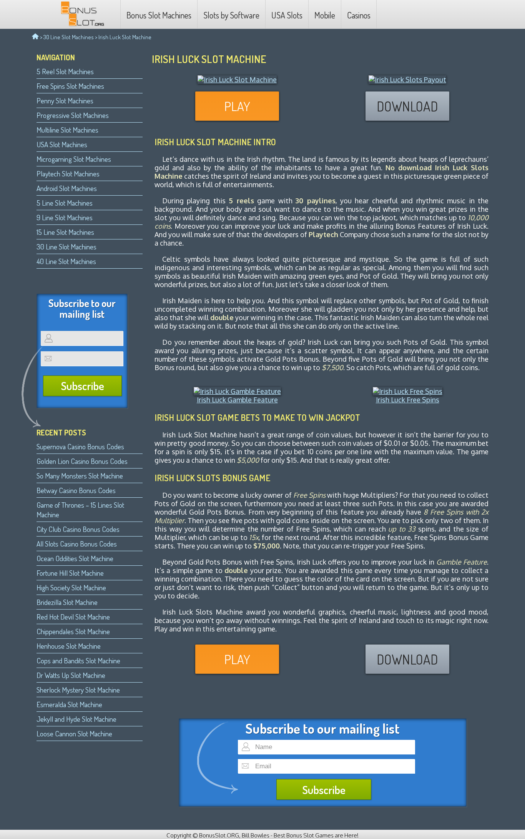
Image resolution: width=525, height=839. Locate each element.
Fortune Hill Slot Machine (70, 573)
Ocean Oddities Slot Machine (75, 558)
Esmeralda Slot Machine (69, 704)
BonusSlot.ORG (219, 835)
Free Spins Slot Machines (70, 86)
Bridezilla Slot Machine (67, 602)
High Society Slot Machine (71, 587)
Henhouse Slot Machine (69, 646)
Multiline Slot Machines (67, 130)
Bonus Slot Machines (158, 15)
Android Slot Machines (67, 188)
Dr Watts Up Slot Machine (71, 675)
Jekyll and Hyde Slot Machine (76, 719)
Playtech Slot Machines (68, 173)
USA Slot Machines (62, 144)
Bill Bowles (255, 835)
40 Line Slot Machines (66, 261)
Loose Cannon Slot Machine (74, 733)
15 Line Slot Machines (65, 232)
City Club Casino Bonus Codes (78, 529)
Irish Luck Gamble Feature (237, 399)
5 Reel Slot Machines (65, 71)
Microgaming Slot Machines (74, 159)
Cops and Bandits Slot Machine (78, 660)
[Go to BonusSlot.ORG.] (35, 37)
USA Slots (286, 15)
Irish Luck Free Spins (407, 399)
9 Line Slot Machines (65, 217)
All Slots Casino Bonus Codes (77, 543)
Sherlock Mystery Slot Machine (78, 689)
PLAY (237, 106)
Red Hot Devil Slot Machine (73, 616)
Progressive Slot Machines (73, 115)
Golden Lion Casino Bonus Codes (82, 461)
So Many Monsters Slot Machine (80, 475)
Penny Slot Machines (65, 100)
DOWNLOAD (407, 106)
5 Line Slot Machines (65, 203)
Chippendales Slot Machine (73, 631)
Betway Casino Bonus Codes (76, 490)
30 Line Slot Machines (68, 37)
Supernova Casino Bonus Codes (80, 446)
